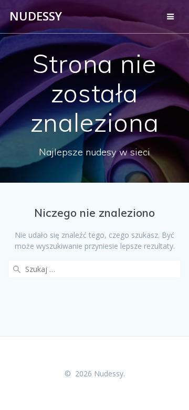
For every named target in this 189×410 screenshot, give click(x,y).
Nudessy (35, 16)
